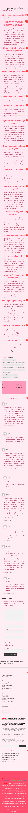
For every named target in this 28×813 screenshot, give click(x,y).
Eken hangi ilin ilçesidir (20, 362)
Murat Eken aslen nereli (7, 377)
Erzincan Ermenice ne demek (8, 367)
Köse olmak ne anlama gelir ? (7, 701)
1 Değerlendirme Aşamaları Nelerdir (8, 753)
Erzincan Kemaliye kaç (20, 367)
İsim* (5, 623)
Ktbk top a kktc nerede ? (6, 678)
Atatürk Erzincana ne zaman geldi (9, 360)
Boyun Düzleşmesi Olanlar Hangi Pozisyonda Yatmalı (7, 387)
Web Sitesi (6, 635)
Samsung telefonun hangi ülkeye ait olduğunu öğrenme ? (12, 691)
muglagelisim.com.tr (14, 351)
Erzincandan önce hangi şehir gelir (9, 369)
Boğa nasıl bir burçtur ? (6, 682)
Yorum (5, 607)
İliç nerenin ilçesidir (6, 372)
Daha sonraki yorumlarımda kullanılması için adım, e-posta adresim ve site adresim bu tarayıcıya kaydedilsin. (14, 644)
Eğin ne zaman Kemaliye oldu (8, 362)
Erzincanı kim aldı (21, 369)
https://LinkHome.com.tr (16, 661)
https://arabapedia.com (5, 661)
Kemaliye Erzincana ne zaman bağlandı (10, 374)
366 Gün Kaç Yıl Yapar (6, 761)
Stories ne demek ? (5, 695)
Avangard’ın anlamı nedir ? (7, 685)
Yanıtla (13, 444)
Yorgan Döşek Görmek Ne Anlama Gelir (20, 387)
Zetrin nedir (16, 377)
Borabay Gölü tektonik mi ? (7, 688)
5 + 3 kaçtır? (7, 648)
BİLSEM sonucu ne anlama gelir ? (8, 698)
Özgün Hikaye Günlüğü (14, 8)
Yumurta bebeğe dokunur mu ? (7, 675)
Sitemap (11, 663)
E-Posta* (6, 629)
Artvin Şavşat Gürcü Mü (6, 757)
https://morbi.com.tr (4, 663)
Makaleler (10, 357)
